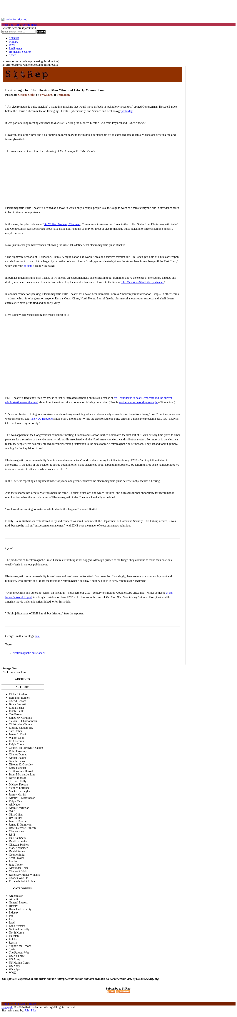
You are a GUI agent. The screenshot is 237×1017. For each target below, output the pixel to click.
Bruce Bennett (17, 704)
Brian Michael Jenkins (22, 774)
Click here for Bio (13, 672)
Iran (11, 915)
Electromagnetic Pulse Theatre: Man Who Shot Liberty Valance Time (55, 90)
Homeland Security (20, 51)
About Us (7, 1003)
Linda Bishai (16, 707)
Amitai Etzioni (17, 757)
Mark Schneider (18, 847)
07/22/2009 (46, 94)
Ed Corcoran (16, 741)
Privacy (32, 1003)
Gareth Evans (17, 761)
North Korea (16, 932)
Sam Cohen (16, 731)
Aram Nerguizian (19, 807)
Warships (14, 969)
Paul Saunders (17, 837)
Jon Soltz (14, 861)
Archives (22, 679)
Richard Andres (18, 694)
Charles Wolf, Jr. (18, 878)
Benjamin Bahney (19, 697)
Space (12, 55)
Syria (12, 949)
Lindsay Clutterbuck (21, 727)
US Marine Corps (19, 962)
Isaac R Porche (17, 821)
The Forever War (19, 952)
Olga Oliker (16, 814)
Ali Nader (15, 804)
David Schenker (18, 841)
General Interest (18, 902)
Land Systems (17, 925)
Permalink (63, 94)
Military (13, 41)
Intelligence (15, 48)
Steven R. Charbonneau (23, 721)
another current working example (138, 402)
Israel (12, 922)
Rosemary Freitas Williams (24, 874)
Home (4, 24)
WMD (12, 45)
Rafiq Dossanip (18, 751)
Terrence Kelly (17, 781)
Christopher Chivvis (20, 724)
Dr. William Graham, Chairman (62, 224)
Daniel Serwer (17, 851)
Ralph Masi (15, 801)
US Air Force (17, 955)
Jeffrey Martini (17, 794)
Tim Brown (15, 714)
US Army (14, 959)
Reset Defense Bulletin (22, 827)
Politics (13, 939)
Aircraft (13, 899)
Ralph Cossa (16, 744)
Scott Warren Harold (21, 771)
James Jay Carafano (20, 717)
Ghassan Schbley (19, 844)
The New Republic (41, 418)
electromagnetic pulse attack (29, 653)
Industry (14, 912)
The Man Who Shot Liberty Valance (142, 282)
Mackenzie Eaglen (20, 791)
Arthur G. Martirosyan (22, 797)
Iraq (11, 919)
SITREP (15, 24)
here (37, 636)
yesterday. (127, 111)
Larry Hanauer (17, 767)
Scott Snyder (16, 857)
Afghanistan (16, 895)
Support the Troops (20, 945)
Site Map (20, 1003)
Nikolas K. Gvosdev (21, 764)
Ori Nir (13, 811)
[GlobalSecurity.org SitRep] (26, 80)
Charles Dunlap (18, 754)
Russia (13, 942)
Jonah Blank (16, 711)
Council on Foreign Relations (26, 747)
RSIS (12, 834)
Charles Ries (16, 831)
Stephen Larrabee (19, 787)
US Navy (14, 965)
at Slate (28, 265)
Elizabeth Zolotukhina (22, 881)
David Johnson (17, 777)
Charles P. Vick (18, 871)
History (13, 905)
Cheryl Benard (17, 701)
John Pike (30, 1010)
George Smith (29, 24)
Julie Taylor (16, 864)
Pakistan (14, 935)
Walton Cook (16, 737)
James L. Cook (17, 734)
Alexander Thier (18, 868)
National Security (19, 929)
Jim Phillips (15, 817)
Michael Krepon (18, 784)
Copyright (7, 1007)
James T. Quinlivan (20, 824)
